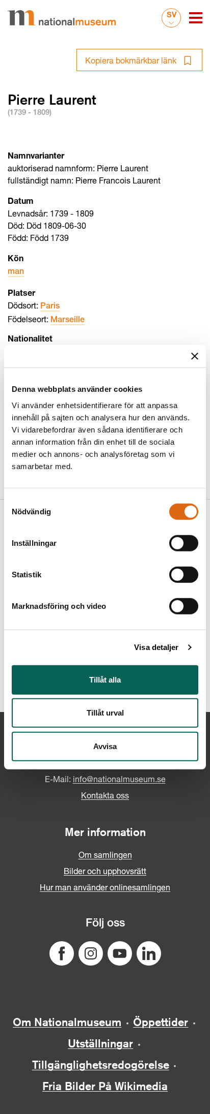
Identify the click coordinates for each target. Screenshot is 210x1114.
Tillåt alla (105, 679)
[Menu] (195, 18)
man (16, 272)
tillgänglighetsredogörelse (100, 1064)
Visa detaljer (156, 647)
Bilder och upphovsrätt (105, 871)
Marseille (67, 321)
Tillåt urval (105, 712)
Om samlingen (105, 854)
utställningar (100, 1043)
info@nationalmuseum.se (119, 779)
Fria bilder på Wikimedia (105, 1086)
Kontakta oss (105, 795)
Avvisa (105, 745)
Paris (50, 307)
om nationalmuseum (67, 1022)
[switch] (183, 543)
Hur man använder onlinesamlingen (105, 887)
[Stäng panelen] (194, 356)
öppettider (160, 1022)
